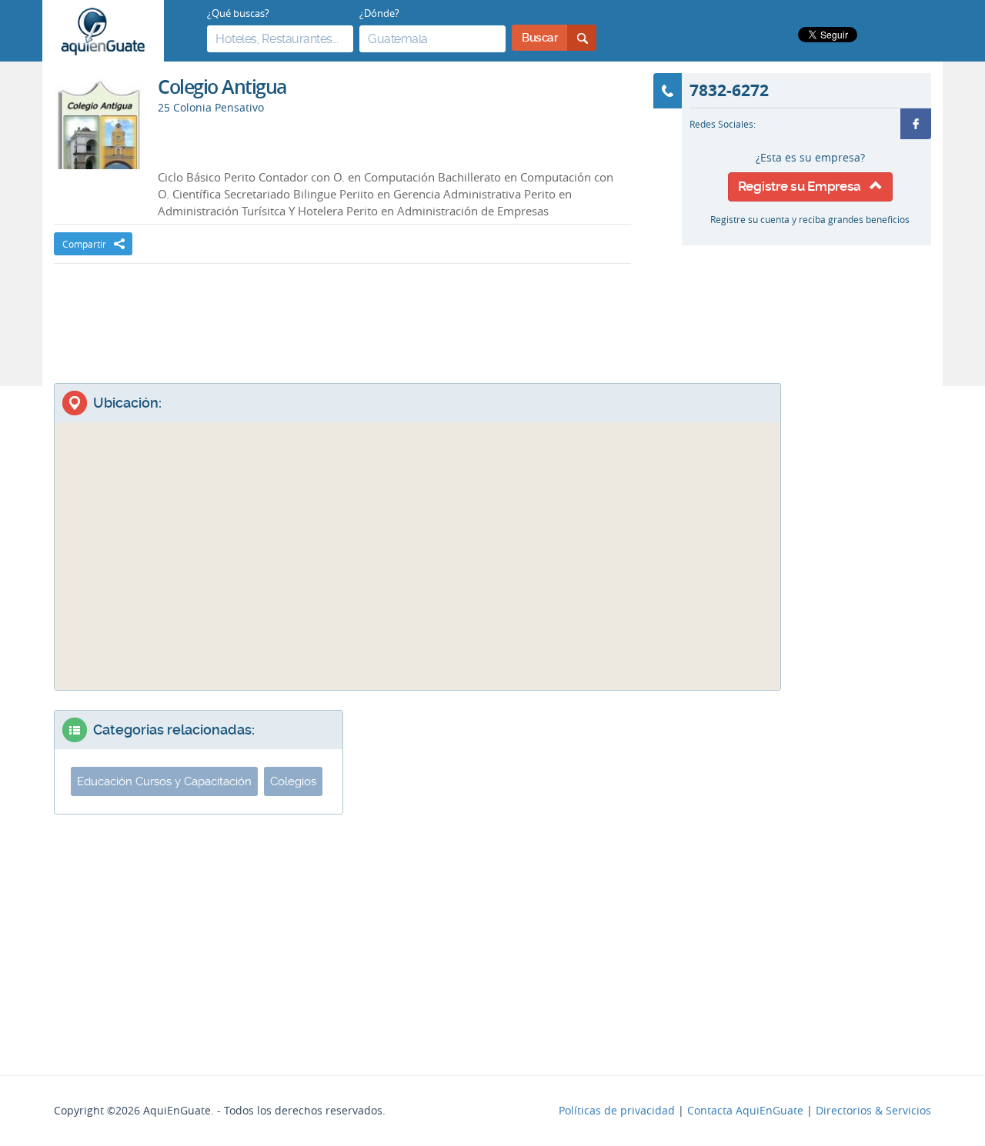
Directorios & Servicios (873, 1111)
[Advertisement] (342, 310)
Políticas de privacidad (617, 1111)
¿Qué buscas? (238, 13)
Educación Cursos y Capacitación (164, 781)
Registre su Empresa (804, 186)
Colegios (293, 781)
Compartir (84, 244)
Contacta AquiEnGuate (745, 1111)
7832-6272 (729, 90)
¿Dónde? (379, 13)
